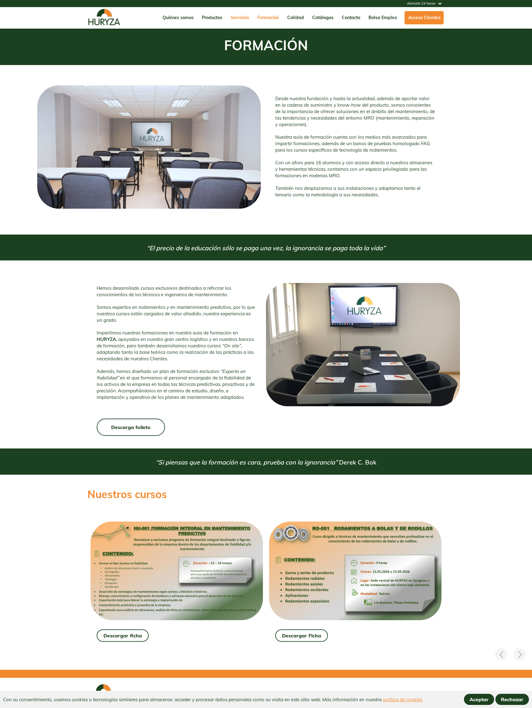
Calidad (295, 17)
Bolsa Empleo (383, 17)
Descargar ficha (122, 635)
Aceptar (479, 699)
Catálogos (322, 17)
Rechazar (512, 699)
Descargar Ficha (301, 635)
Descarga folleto (131, 427)
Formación (268, 17)
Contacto (351, 17)
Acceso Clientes (424, 17)
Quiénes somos (178, 17)
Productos (212, 17)
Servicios (240, 17)
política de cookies (402, 699)
